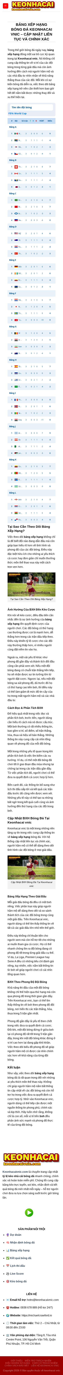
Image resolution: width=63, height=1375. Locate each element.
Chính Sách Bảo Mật (17, 1365)
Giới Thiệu (17, 1361)
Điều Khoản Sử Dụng (17, 1363)
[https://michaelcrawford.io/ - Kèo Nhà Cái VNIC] (33, 6)
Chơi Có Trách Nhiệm (45, 1363)
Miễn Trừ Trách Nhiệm (38, 1361)
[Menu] (5, 6)
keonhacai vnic (52, 1370)
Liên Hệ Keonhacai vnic (45, 1365)
